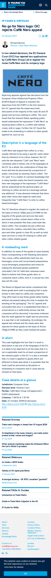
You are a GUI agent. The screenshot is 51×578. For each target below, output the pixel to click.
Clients (5, 534)
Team (4, 525)
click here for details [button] (13, 567)
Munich (30, 546)
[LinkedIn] (43, 36)
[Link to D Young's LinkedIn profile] (3, 553)
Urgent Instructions (35, 535)
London (30, 543)
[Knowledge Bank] (17, 6)
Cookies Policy (34, 528)
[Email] (46, 36)
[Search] (46, 5)
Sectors (5, 531)
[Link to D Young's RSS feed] (7, 553)
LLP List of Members (36, 538)
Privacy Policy (33, 525)
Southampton (33, 549)
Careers (31, 522)
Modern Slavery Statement (34, 532)
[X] (40, 36)
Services (5, 528)
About (4, 522)
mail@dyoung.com (10, 546)
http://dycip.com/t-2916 (13, 404)
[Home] (17, 3)
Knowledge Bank (9, 536)
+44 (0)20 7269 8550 (11, 549)
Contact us (7, 543)
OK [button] (25, 573)
